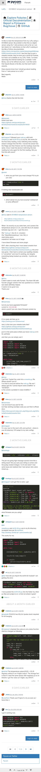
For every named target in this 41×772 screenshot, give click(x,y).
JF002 (7, 694)
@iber (4, 576)
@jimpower (5, 118)
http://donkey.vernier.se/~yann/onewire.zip (16, 532)
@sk (3, 525)
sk (6, 572)
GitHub (25, 26)
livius (7, 115)
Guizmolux (9, 275)
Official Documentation (17, 20)
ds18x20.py (17, 139)
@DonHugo (5, 450)
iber (7, 709)
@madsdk (5, 614)
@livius (4, 98)
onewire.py (5, 139)
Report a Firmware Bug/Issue (14, 24)
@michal (4, 671)
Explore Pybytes (17, 17)
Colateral (8, 611)
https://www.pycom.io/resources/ (13, 321)
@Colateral (5, 629)
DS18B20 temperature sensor (22, 215)
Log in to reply (32, 87)
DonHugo (8, 478)
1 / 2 (20, 749)
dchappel (8, 447)
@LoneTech (19, 530)
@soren (4, 172)
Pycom (5, 761)
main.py (23, 137)
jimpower (8, 94)
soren (7, 211)
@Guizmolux (6, 302)
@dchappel (5, 137)
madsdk (8, 37)
